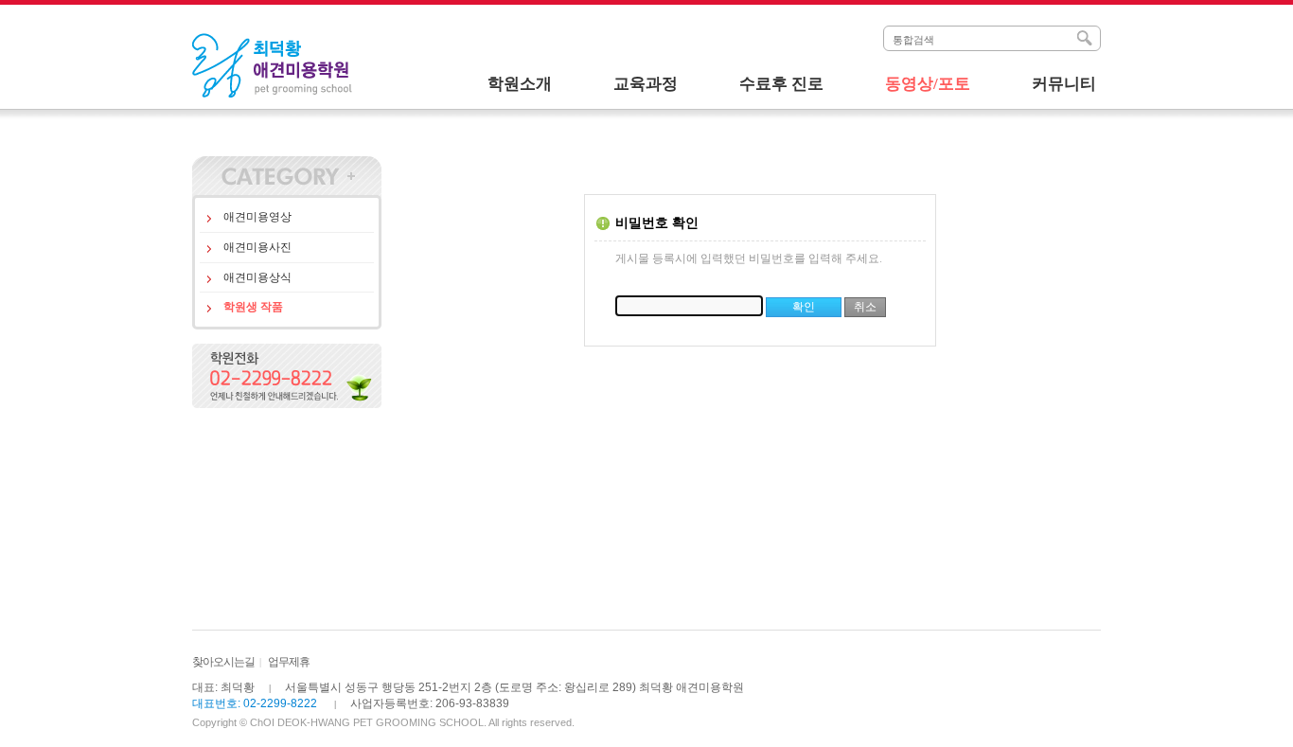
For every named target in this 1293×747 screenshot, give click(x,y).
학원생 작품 (253, 306)
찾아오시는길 (223, 661)
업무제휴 (289, 661)
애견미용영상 (257, 216)
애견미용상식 (257, 277)
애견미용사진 (257, 247)
